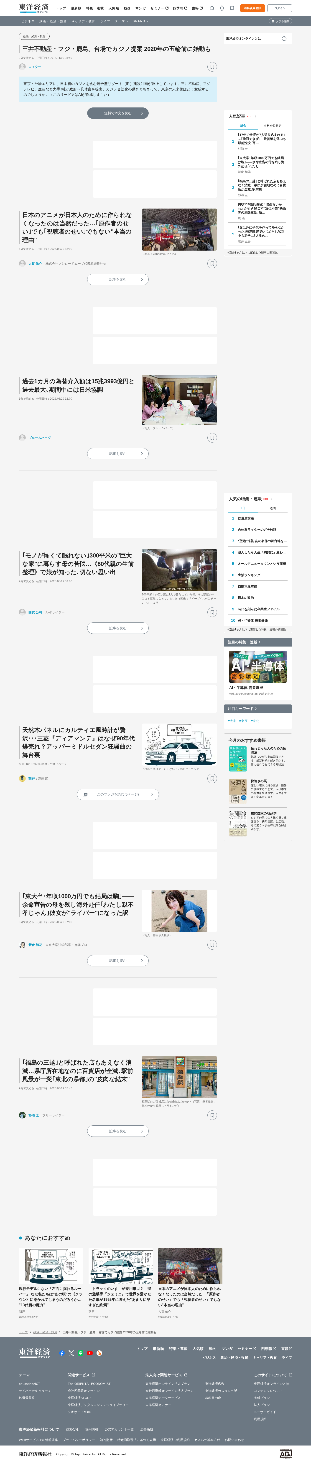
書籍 (195, 8)
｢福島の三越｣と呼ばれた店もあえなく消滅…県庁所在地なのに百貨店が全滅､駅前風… (262, 185)
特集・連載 (95, 8)
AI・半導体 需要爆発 (253, 620)
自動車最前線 (247, 586)
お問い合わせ (234, 1440)
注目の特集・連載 (242, 642)
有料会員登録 (252, 8)
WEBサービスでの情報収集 (38, 1440)
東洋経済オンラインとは (243, 38)
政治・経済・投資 (53, 21)
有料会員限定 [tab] (273, 125)
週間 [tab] (273, 508)
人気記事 (237, 116)
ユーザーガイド (265, 1412)
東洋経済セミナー (158, 1405)
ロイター (34, 67)
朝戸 (31, 778)
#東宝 (243, 721)
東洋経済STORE (80, 1398)
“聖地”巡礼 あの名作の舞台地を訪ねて (263, 541)
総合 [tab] (243, 125)
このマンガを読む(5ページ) (118, 794)
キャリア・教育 (83, 21)
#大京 (232, 721)
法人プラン (262, 1405)
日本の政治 (246, 598)
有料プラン (262, 1398)
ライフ (105, 21)
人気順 (114, 8)
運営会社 (72, 1429)
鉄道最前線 (246, 518)
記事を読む (118, 279)
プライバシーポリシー (79, 1440)
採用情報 (91, 1429)
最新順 (76, 8)
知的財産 (106, 1440)
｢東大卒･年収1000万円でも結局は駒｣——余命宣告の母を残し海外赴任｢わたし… (261, 162)
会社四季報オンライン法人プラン (169, 1391)
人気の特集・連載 (245, 499)
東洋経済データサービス (163, 1398)
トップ (61, 8)
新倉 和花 (35, 945)
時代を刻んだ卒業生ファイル (259, 609)
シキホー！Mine (79, 1412)
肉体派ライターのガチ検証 (257, 529)
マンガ (140, 8)
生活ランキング (249, 575)
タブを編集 (282, 21)
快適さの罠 (259, 781)
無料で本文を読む (118, 113)
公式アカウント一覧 (119, 1429)
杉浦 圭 (33, 1115)
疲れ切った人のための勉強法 (268, 750)
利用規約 (260, 1419)
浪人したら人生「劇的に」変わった (263, 552)
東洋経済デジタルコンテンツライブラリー (98, 1405)
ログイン (279, 8)
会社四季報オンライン (84, 1391)
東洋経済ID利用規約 (175, 1440)
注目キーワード (241, 709)
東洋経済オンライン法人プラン (167, 1384)
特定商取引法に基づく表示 (136, 1440)
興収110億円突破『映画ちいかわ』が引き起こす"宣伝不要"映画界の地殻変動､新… (262, 208)
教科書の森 (213, 1398)
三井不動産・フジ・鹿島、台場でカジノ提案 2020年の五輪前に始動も (116, 48)
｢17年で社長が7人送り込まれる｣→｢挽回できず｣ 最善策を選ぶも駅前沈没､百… (262, 139)
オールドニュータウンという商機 (262, 563)
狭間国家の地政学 (264, 813)
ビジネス (28, 21)
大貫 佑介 (35, 263)
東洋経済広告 (214, 1384)
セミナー (157, 8)
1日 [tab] (243, 508)
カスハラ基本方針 (207, 1440)
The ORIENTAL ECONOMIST (89, 1384)
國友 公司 (35, 612)
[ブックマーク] (212, 67)
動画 (127, 8)
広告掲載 (146, 1429)
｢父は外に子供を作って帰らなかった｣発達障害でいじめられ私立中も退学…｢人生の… (261, 231)
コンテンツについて (268, 1391)
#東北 (255, 721)
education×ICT (29, 1384)
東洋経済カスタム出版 (221, 1391)
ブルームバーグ (39, 438)
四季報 (178, 8)
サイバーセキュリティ (35, 1391)
